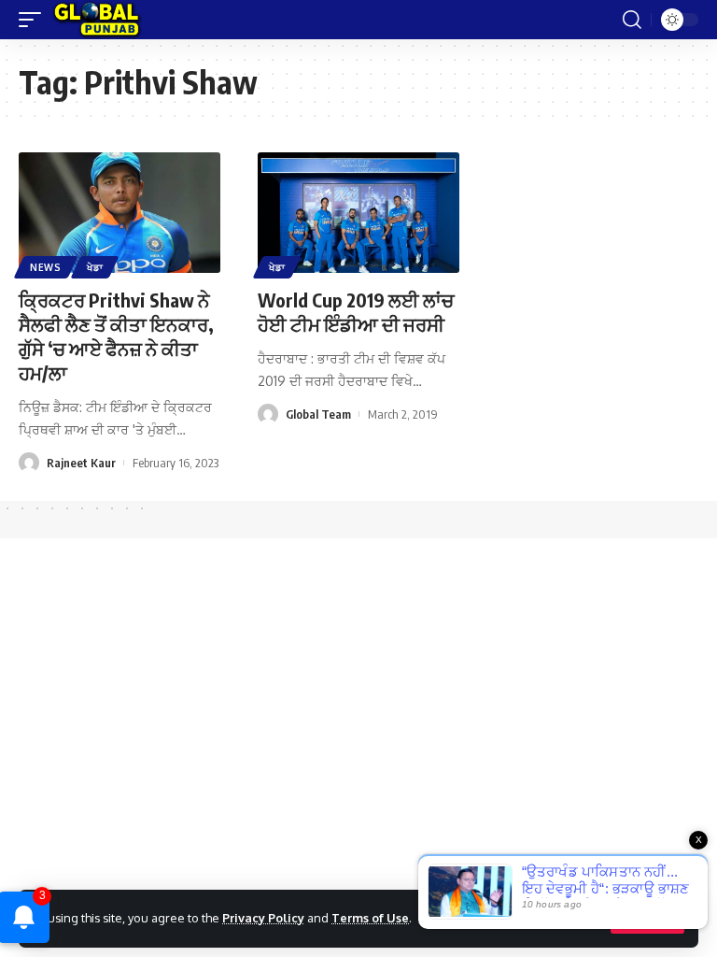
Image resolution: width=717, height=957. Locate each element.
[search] (632, 20)
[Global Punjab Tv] (96, 19)
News (46, 267)
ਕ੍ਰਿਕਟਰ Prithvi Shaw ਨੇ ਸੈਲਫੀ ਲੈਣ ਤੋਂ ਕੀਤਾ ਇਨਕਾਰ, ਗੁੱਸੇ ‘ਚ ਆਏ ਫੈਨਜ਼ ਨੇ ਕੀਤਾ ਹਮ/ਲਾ (116, 336)
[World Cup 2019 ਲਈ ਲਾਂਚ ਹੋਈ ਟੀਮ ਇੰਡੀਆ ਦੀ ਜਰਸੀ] (358, 213)
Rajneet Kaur (81, 462)
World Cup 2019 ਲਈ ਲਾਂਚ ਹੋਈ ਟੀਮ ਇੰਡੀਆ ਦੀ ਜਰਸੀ (356, 312)
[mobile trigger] (34, 19)
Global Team (318, 414)
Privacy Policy (263, 917)
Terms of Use (370, 917)
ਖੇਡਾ (95, 267)
